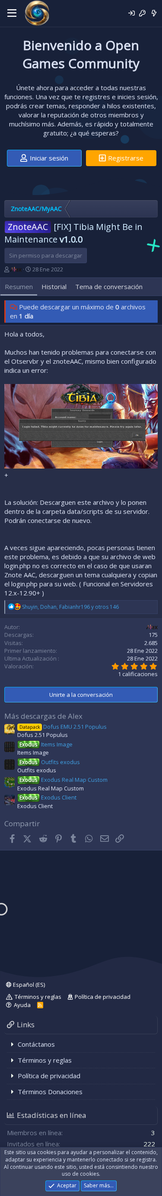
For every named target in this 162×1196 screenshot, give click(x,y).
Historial (54, 286)
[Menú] (12, 13)
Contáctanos (36, 1044)
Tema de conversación (109, 286)
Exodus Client (47, 797)
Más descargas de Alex (43, 716)
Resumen (19, 286)
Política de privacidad (102, 997)
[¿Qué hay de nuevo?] (154, 13)
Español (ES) (28, 984)
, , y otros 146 (70, 607)
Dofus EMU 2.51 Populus (63, 726)
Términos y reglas (38, 997)
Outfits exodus (49, 762)
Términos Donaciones (50, 1091)
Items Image (46, 744)
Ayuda (22, 1005)
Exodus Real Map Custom (63, 780)
